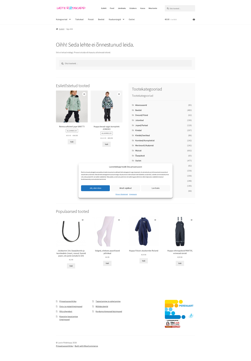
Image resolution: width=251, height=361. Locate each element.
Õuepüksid (140, 155)
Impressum (133, 194)
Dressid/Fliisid (141, 115)
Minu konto (153, 8)
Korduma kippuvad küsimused (109, 311)
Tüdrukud (79, 19)
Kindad (138, 130)
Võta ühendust (65, 311)
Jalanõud (139, 120)
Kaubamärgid (115, 19)
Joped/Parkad (141, 125)
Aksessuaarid (141, 105)
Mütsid (138, 150)
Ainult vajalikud (125, 188)
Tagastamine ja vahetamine (108, 301)
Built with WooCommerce (86, 346)
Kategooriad (61, 19)
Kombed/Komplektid (144, 140)
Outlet (132, 19)
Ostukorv (133, 8)
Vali (71, 142)
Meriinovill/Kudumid (144, 145)
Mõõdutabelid (102, 306)
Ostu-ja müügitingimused (70, 306)
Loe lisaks (156, 188)
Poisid (90, 19)
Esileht (103, 8)
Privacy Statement (122, 194)
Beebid (101, 19)
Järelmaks (122, 8)
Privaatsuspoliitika (67, 301)
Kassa (142, 8)
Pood (112, 8)
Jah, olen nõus (95, 188)
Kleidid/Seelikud (142, 135)
